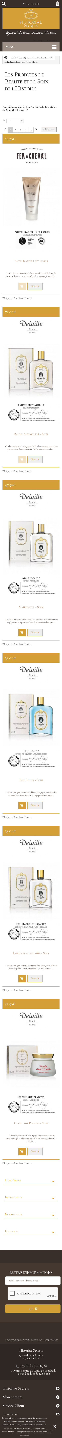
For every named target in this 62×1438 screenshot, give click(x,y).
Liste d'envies (13, 1180)
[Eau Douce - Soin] (31, 717)
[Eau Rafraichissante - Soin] (31, 890)
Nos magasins (13, 1214)
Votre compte (38, 40)
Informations (13, 1197)
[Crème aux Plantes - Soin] (31, 1063)
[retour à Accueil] (6, 58)
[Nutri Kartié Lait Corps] (31, 198)
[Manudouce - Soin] (31, 544)
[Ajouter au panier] (22, 632)
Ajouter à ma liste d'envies (18, 298)
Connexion (52, 40)
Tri (3, 120)
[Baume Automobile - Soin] (31, 371)
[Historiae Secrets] (31, 18)
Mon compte (31, 4)
